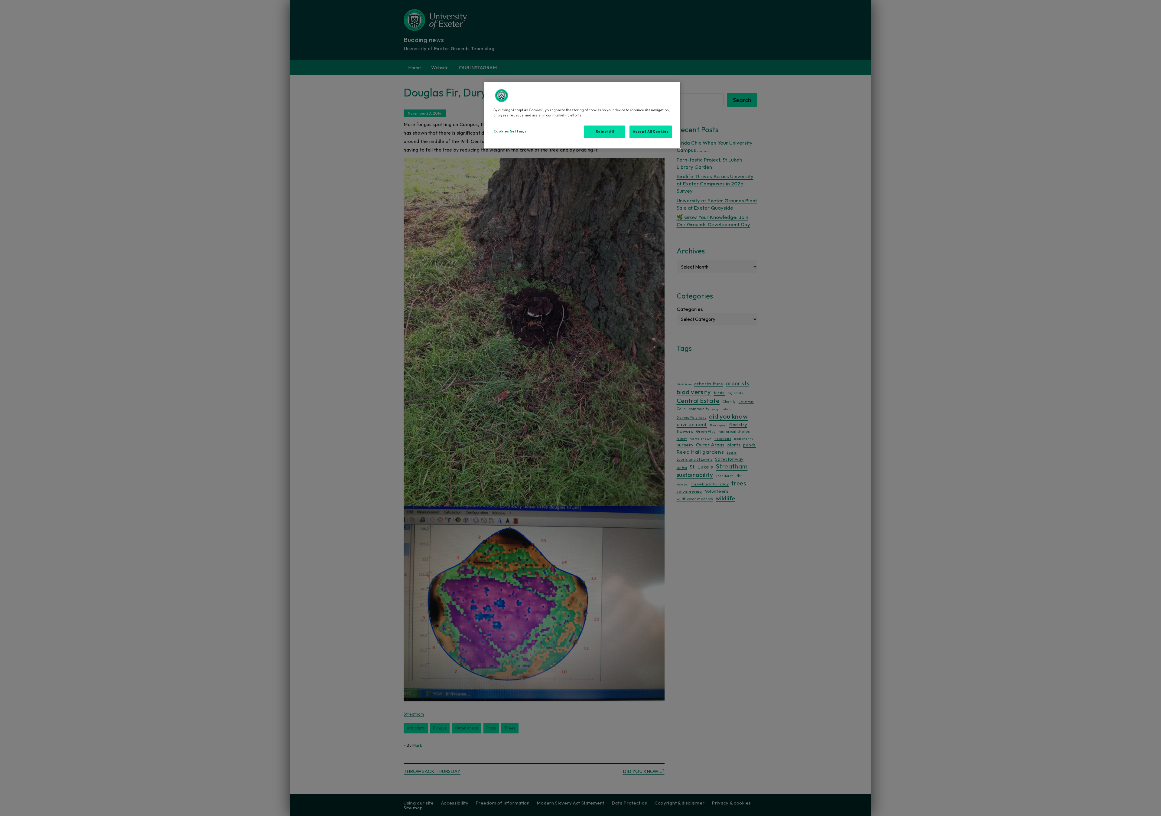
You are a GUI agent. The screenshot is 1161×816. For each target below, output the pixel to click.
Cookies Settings (509, 131)
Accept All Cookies (650, 131)
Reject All (605, 131)
